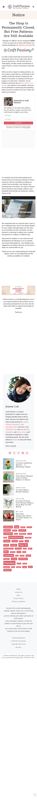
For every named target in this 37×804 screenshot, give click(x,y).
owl (24, 552)
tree (30, 567)
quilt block (23, 559)
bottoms (7, 530)
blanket (29, 527)
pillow (22, 555)
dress (29, 533)
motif (18, 552)
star (13, 567)
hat (27, 541)
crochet (25, 422)
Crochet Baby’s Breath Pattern (22, 491)
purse (14, 559)
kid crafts (20, 424)
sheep (24, 563)
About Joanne (11, 445)
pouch (28, 555)
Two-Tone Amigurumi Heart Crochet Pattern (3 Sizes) (24, 517)
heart (6, 545)
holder (13, 545)
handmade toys (11, 429)
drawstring (22, 533)
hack (21, 541)
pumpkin (6, 559)
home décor (21, 432)
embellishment (16, 537)
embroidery (28, 537)
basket (23, 527)
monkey (13, 552)
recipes (15, 440)
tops (24, 567)
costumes (8, 534)
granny (14, 541)
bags (22, 429)
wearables (9, 432)
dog (16, 533)
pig (17, 555)
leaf (25, 548)
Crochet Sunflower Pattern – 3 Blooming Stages (24, 465)
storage (18, 567)
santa (19, 563)
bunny (14, 530)
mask (30, 548)
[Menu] (3, 6)
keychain (18, 548)
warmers (7, 570)
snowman (6, 567)
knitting (14, 424)
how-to (23, 545)
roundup (9, 562)
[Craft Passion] (18, 6)
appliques (8, 527)
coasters (22, 530)
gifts (27, 429)
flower (6, 541)
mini (6, 552)
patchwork (8, 555)
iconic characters (8, 548)
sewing (8, 424)
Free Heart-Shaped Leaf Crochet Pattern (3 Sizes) (24, 478)
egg (5, 537)
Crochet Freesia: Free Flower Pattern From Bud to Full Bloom (25, 504)
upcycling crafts (11, 427)
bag (16, 527)
